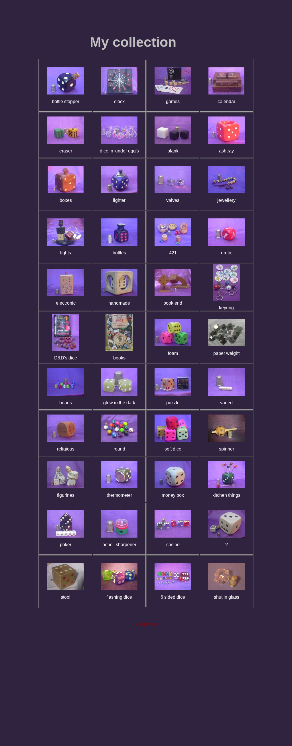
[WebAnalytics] (146, 701)
